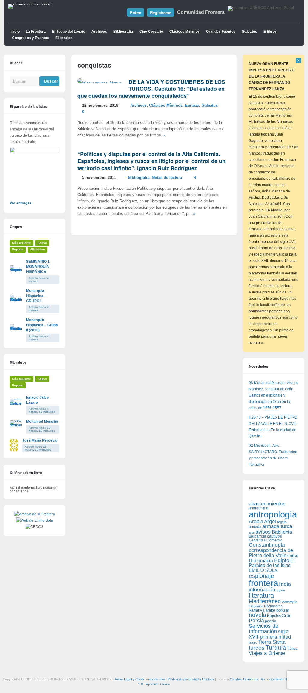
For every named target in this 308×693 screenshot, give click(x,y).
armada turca (277, 526)
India (285, 584)
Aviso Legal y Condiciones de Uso (140, 679)
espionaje (261, 575)
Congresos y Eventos (30, 38)
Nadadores (273, 606)
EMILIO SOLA (263, 570)
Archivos (99, 31)
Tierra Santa (271, 642)
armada (255, 527)
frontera (263, 583)
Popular (17, 249)
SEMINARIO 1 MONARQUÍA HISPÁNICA (38, 266)
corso (292, 555)
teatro (253, 642)
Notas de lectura (167, 178)
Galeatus (249, 31)
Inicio (15, 31)
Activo (42, 242)
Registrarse (160, 12)
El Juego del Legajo (68, 31)
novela (257, 615)
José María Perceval (39, 440)
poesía (270, 621)
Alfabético (37, 249)
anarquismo (258, 508)
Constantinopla (267, 545)
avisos (263, 532)
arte (251, 532)
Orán (286, 615)
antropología (273, 514)
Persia (256, 621)
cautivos (274, 536)
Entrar (135, 12)
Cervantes (257, 540)
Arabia (256, 521)
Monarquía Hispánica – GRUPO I (36, 296)
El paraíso (63, 38)
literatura (261, 595)
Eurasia (192, 105)
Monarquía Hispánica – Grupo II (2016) (42, 325)
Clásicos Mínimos (184, 31)
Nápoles (274, 616)
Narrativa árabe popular (269, 610)
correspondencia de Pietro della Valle (271, 552)
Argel (270, 521)
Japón (280, 590)
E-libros (270, 31)
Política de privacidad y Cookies (191, 679)
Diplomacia (261, 560)
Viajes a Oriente (267, 653)
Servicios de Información (263, 628)
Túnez (292, 648)
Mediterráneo (265, 601)
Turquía (276, 647)
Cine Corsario (151, 31)
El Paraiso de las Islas (272, 563)
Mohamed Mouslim (42, 421)
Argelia (282, 522)
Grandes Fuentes (221, 31)
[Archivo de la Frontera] (29, 4)
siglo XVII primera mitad (270, 634)
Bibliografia (123, 31)
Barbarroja (257, 536)
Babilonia (282, 532)
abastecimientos (267, 504)
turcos (257, 648)
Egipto (281, 560)
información (262, 590)
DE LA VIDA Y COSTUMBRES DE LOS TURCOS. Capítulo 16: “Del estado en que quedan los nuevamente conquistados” (151, 89)
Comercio (274, 540)
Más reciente (21, 242)
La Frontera (36, 31)
